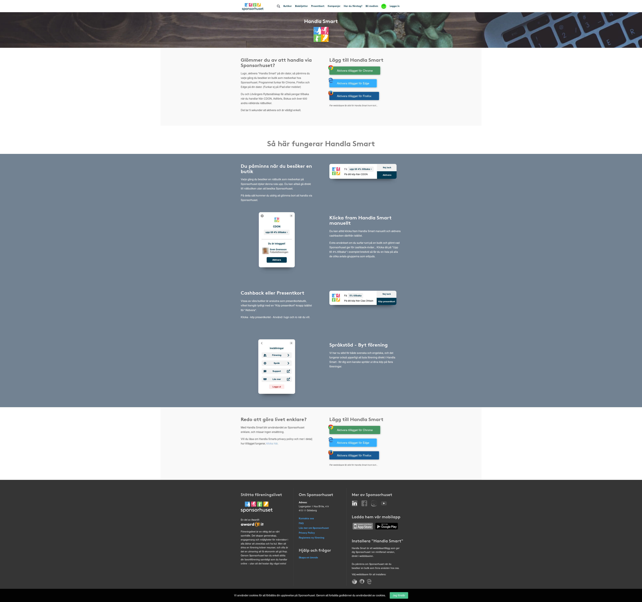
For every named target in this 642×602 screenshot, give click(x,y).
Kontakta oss (306, 518)
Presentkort (317, 6)
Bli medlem (372, 6)
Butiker (287, 6)
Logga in (395, 6)
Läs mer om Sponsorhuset (314, 527)
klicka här (272, 443)
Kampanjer (334, 6)
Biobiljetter (301, 6)
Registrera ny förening (311, 537)
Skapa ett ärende (308, 557)
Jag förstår (399, 595)
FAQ (301, 523)
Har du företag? (353, 6)
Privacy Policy (307, 532)
